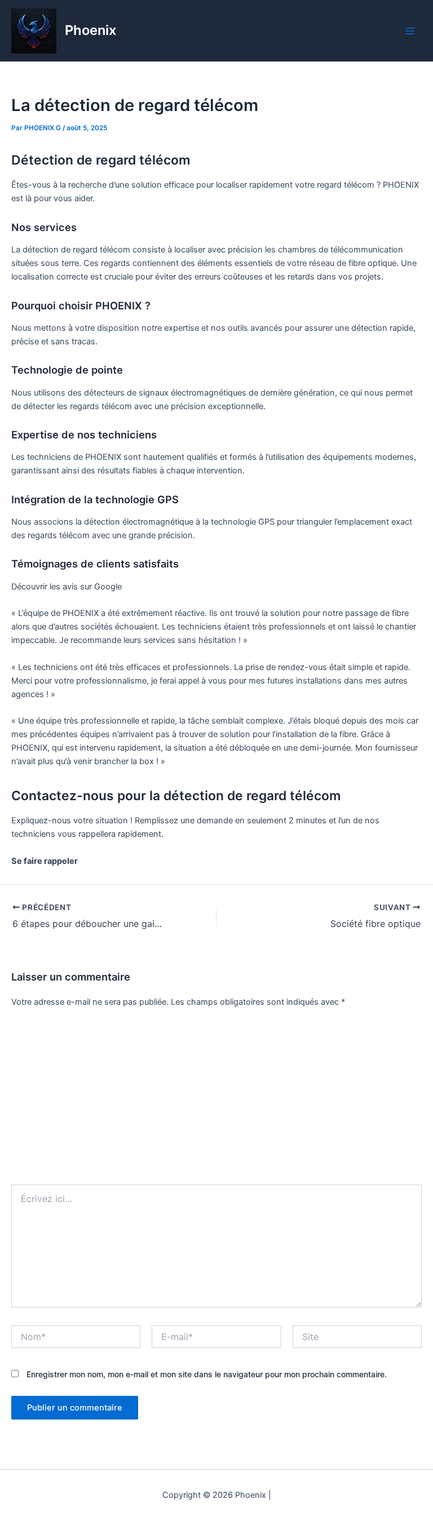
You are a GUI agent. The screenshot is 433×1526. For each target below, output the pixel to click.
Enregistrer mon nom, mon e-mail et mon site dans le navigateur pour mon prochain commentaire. (206, 1374)
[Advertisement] (216, 1100)
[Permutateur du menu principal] (410, 31)
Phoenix (90, 30)
